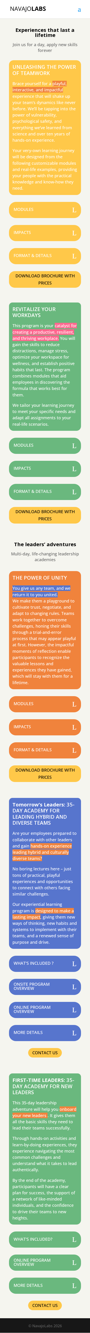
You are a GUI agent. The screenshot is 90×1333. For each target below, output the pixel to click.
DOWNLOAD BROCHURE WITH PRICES (45, 279)
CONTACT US (45, 1052)
